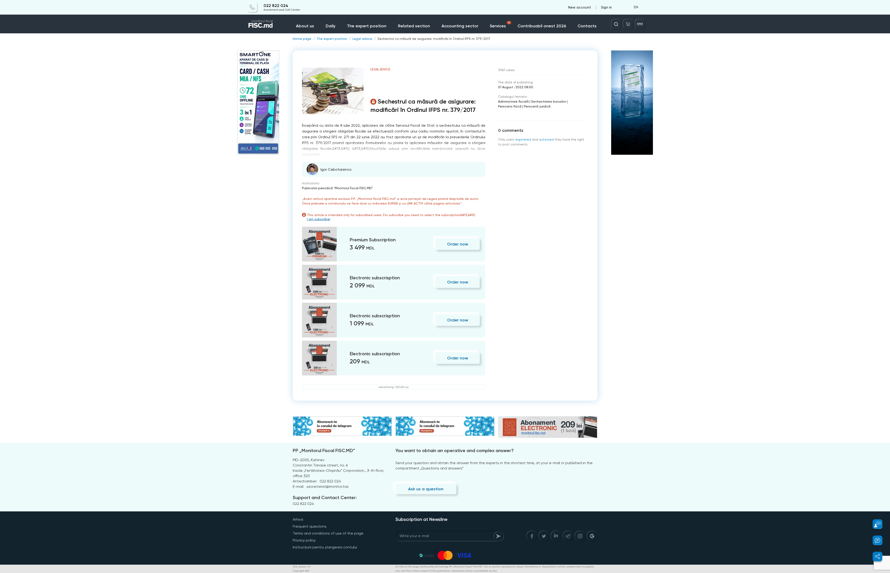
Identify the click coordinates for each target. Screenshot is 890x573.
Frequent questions (310, 526)
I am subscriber (318, 219)
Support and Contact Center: (325, 497)
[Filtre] (640, 24)
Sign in (606, 7)
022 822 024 (276, 5)
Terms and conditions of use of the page (328, 533)
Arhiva (298, 519)
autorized (546, 139)
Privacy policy (304, 540)
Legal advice (362, 38)
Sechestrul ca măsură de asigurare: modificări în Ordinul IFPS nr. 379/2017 (434, 38)
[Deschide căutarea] (616, 24)
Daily (330, 25)
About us (305, 25)
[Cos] (628, 24)
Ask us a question (425, 488)
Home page (302, 38)
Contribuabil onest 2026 (542, 25)
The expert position (366, 25)
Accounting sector (460, 25)
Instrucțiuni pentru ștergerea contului (325, 547)
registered (523, 139)
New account (579, 7)
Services (500, 24)
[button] (874, 524)
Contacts (587, 25)
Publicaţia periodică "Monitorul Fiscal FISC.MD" (337, 188)
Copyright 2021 (301, 571)
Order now (457, 244)
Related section (414, 25)
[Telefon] (252, 7)
